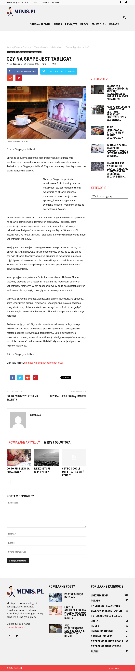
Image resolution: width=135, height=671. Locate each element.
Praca (84, 24)
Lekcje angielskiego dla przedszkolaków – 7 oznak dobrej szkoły (75, 613)
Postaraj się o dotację (73, 595)
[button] (124, 18)
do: (26, 362)
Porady (114, 24)
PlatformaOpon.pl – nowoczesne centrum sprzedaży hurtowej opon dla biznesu (118, 113)
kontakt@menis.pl (16, 627)
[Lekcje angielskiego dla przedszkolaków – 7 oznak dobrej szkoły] (55, 610)
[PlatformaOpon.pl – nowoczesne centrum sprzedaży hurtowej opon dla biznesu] (97, 109)
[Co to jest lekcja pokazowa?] (19, 457)
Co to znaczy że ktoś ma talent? (22, 398)
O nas (35, 2)
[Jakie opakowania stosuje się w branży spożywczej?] (97, 130)
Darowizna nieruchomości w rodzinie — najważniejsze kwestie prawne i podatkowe (117, 92)
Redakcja (17, 64)
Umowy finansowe (102, 631)
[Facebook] (120, 2)
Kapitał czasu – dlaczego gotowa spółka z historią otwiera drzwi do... (117, 150)
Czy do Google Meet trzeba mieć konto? (73, 472)
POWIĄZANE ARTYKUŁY (24, 442)
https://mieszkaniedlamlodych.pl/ (45, 362)
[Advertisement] (67, 38)
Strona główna (40, 24)
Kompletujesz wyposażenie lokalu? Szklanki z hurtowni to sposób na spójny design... (117, 170)
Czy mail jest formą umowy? (68, 396)
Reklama (45, 2)
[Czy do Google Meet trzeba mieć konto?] (74, 457)
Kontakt (55, 2)
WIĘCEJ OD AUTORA (57, 442)
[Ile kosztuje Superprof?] (46, 457)
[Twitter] (125, 2)
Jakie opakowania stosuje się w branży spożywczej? (115, 132)
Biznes (58, 24)
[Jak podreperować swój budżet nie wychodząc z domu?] (55, 628)
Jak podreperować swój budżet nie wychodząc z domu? (74, 631)
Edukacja (98, 24)
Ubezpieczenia (99, 595)
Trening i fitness (101, 636)
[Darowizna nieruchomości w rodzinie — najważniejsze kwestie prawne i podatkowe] (97, 89)
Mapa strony (115, 668)
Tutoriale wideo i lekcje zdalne (28, 52)
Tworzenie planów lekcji (107, 641)
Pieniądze (71, 24)
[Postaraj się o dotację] (55, 597)
